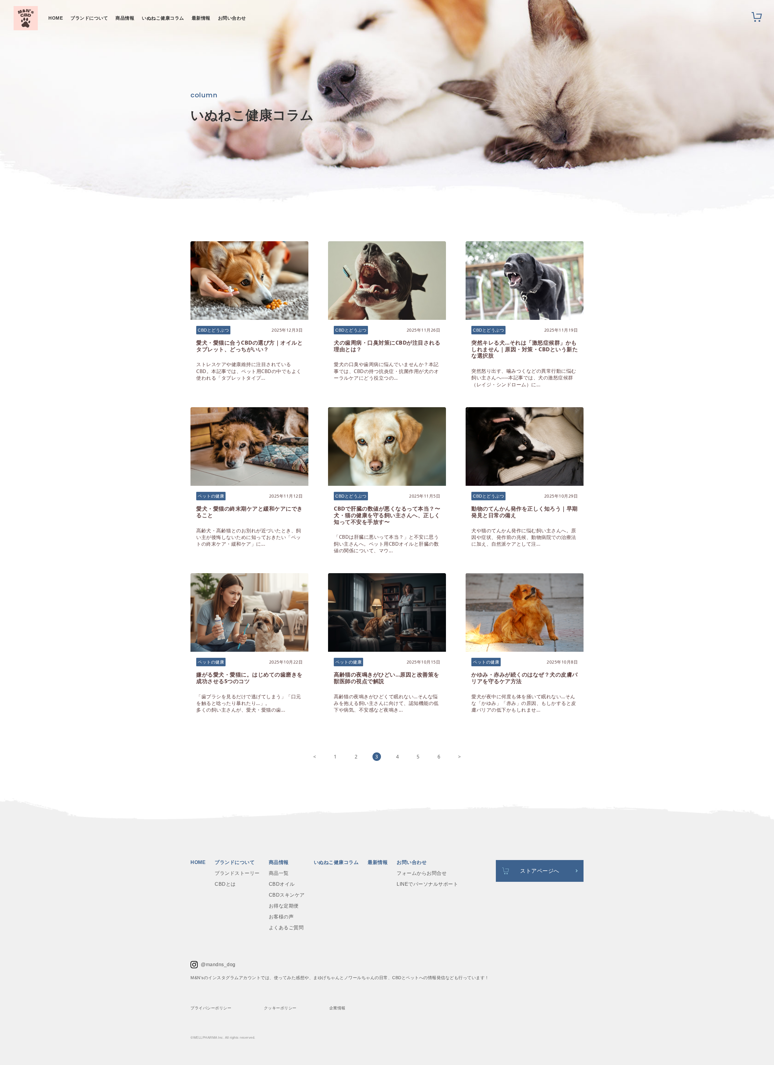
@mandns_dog (218, 964)
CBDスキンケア (287, 895)
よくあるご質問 (286, 927)
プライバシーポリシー (210, 1008)
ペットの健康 (211, 496)
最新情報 (201, 18)
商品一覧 (279, 873)
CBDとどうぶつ (213, 330)
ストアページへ (539, 871)
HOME (55, 18)
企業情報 (337, 1008)
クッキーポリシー (280, 1008)
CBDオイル (282, 884)
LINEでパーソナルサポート (427, 884)
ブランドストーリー (237, 873)
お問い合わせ (232, 18)
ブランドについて (89, 18)
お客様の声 (281, 916)
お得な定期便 (284, 906)
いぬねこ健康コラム (163, 18)
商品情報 (124, 18)
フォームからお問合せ (422, 873)
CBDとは (225, 884)
